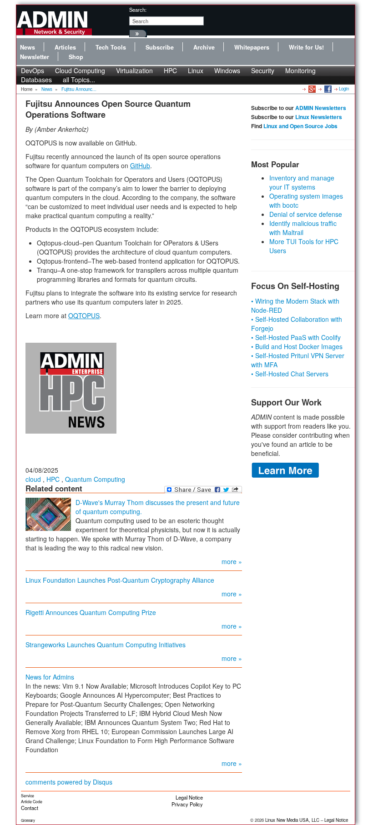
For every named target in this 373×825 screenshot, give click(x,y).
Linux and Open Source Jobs (300, 126)
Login (344, 88)
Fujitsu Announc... (78, 89)
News (27, 47)
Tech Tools (111, 47)
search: (137, 9)
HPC (170, 70)
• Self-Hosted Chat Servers (289, 373)
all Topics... (79, 79)
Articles (65, 47)
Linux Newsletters (318, 117)
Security (262, 70)
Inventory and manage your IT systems (301, 182)
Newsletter (34, 57)
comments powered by (68, 781)
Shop (76, 57)
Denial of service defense (305, 214)
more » (232, 561)
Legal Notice (189, 797)
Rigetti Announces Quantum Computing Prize (90, 612)
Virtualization (134, 70)
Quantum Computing (95, 479)
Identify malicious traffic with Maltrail (303, 228)
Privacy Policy (187, 804)
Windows (227, 70)
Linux (195, 70)
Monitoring (300, 70)
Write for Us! (306, 47)
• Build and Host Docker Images (297, 346)
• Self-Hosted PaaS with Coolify (296, 337)
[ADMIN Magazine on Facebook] (327, 88)
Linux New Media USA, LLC (292, 820)
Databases (36, 79)
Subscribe (160, 47)
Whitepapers (251, 47)
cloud (33, 479)
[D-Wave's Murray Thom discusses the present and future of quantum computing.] (48, 513)
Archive (204, 47)
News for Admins (49, 676)
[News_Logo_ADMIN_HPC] (70, 387)
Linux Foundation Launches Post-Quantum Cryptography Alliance (119, 580)
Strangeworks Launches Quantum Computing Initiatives (105, 644)
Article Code (31, 802)
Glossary (28, 820)
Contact (29, 807)
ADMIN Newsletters (320, 108)
